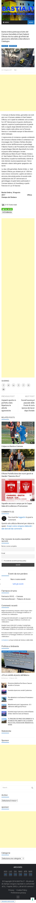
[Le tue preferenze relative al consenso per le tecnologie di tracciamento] (32, 899)
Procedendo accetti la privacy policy (15, 561)
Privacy (11, 890)
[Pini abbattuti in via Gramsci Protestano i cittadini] (4, 699)
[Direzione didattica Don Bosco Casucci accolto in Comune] (4, 685)
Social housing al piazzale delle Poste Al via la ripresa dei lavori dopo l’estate (27, 405)
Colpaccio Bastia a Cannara (12, 446)
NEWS (31, 22)
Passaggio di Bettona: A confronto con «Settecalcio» (18, 629)
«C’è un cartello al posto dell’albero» (15, 675)
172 (30, 874)
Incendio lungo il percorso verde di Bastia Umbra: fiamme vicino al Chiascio (20, 712)
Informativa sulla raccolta (8, 901)
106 (10, 874)
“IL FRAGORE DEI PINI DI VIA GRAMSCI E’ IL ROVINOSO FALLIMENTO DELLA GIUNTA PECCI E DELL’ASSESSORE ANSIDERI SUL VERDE (21, 722)
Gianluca (5, 678)
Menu (7, 22)
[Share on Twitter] (8, 385)
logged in (22, 517)
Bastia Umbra (15, 651)
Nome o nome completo (9, 546)
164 (25, 874)
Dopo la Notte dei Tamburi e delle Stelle (21, 640)
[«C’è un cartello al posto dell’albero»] (18, 662)
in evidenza (7, 212)
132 (15, 874)
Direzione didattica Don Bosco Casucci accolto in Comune (20, 684)
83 (5, 874)
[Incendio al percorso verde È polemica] (4, 692)
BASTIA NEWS (13, 46)
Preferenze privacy (18, 893)
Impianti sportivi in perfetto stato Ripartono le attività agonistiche (9, 405)
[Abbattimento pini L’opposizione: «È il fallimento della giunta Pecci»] (4, 706)
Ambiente (4, 651)
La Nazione (23, 651)
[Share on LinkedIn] (14, 385)
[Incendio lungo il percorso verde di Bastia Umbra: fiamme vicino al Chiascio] (4, 713)
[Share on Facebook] (4, 385)
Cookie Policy (21, 890)
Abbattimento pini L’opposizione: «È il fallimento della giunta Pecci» (19, 705)
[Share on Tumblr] (18, 385)
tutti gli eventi (18, 584)
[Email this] (4, 389)
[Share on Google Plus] (24, 385)
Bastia (9, 651)
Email (3, 553)
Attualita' (4, 46)
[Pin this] (28, 385)
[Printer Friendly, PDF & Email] (7, 209)
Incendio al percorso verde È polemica (20, 690)
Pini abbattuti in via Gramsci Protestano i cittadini (20, 698)
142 (20, 874)
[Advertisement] (18, 93)
